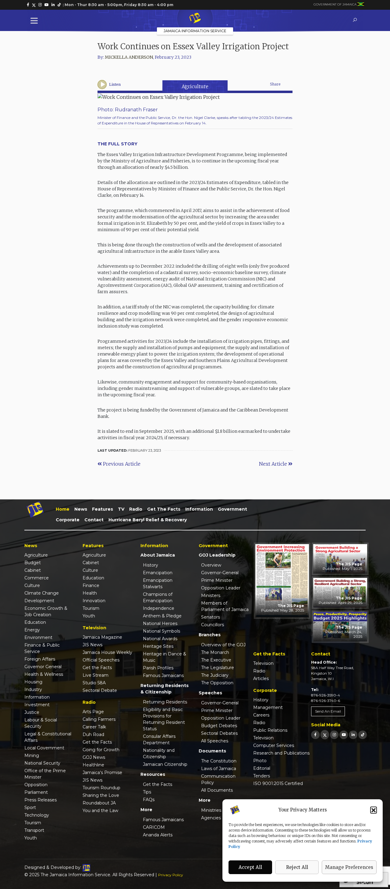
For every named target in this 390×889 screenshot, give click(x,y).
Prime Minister (216, 580)
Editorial (261, 768)
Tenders (261, 776)
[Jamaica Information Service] (195, 18)
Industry (33, 689)
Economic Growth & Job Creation (45, 611)
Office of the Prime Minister (45, 774)
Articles (261, 678)
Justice (31, 712)
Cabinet (32, 570)
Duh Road (93, 734)
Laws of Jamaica (218, 768)
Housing (33, 682)
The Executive (216, 660)
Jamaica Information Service (195, 31)
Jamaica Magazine (102, 637)
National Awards (160, 638)
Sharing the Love (101, 795)
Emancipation (157, 572)
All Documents (217, 790)
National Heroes (160, 623)
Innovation (94, 600)
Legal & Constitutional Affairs (47, 737)
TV (121, 509)
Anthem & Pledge (162, 616)
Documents (212, 751)
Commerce (36, 578)
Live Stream (95, 675)
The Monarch (215, 652)
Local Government (44, 748)
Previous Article (121, 464)
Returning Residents (165, 702)
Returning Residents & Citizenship (164, 689)
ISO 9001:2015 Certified (278, 783)
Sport (30, 807)
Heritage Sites (158, 646)
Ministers (210, 595)
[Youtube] (343, 734)
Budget (32, 562)
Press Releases (40, 800)
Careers (261, 715)
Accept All (250, 867)
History (150, 565)
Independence (158, 608)
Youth (30, 838)
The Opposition (217, 683)
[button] (373, 810)
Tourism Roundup (101, 787)
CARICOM (154, 827)
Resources (152, 774)
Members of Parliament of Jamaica (225, 606)
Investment (37, 704)
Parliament (36, 792)
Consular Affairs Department (159, 739)
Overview (211, 565)
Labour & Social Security (40, 723)
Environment (38, 637)
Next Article (273, 464)
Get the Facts (163, 509)
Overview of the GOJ (223, 645)
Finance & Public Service (42, 648)
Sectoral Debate (100, 690)
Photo (260, 760)
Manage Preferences (349, 867)
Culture (32, 585)
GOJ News (94, 757)
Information (199, 509)
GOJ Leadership (217, 555)
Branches (210, 634)
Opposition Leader (220, 588)
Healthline (93, 765)
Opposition (36, 784)
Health (90, 593)
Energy (32, 630)
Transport (34, 830)
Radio (135, 509)
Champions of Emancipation (157, 597)
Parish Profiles (158, 668)
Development (39, 600)
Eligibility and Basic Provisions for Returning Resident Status (164, 719)
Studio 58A (94, 683)
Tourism (32, 822)
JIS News (92, 645)
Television (263, 663)
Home (62, 509)
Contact (94, 520)
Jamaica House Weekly (107, 652)
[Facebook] (315, 734)
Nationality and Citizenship (159, 753)
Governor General (43, 666)
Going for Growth (101, 749)
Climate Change (41, 593)
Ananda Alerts (157, 835)
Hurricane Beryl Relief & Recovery (147, 520)
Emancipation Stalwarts (157, 583)
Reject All (297, 867)
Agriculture (195, 86)
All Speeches (214, 741)
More (146, 809)
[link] (28, 5)
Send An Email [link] (328, 711)
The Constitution (218, 761)
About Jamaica (157, 555)
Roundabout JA (99, 803)
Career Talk (94, 727)
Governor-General (220, 572)
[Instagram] (334, 734)
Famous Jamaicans (163, 675)
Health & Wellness (43, 674)
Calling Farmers (99, 719)
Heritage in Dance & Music (164, 657)
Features (102, 509)
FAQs (148, 799)
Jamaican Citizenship (165, 764)
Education (35, 622)
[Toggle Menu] (35, 20)
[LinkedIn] (353, 734)
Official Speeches (101, 660)
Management (268, 707)
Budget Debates (219, 725)
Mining (31, 755)
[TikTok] (362, 734)
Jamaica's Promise (102, 772)
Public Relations (270, 730)
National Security (42, 763)
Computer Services (273, 745)
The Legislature (217, 667)
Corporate (68, 520)
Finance (91, 585)
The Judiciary (215, 675)
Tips (147, 792)
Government (232, 509)
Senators (210, 617)
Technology (36, 815)
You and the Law (100, 810)
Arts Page (93, 711)
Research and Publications (281, 753)
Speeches (210, 693)
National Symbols (161, 631)
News (80, 509)
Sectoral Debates (219, 733)
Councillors (212, 624)
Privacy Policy (170, 875)
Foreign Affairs (39, 659)
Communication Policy (218, 779)
